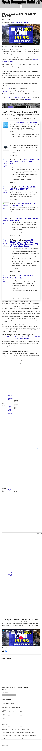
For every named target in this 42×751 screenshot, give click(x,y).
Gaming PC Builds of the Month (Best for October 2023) (12, 738)
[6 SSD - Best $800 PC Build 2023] (6, 221)
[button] (21, 6)
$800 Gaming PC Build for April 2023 (20, 22)
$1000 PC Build (6, 90)
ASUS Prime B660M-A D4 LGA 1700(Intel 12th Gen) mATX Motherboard (24, 162)
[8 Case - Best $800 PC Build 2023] (6, 278)
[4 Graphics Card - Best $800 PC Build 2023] (6, 190)
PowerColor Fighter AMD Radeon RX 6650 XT (23, 188)
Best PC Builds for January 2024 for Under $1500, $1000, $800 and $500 (15, 729)
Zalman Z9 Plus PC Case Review (8, 703)
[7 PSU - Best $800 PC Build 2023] (6, 242)
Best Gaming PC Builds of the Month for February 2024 (12, 707)
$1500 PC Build (6, 88)
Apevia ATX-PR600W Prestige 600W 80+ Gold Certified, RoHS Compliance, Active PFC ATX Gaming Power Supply (24, 243)
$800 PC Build (6, 91)
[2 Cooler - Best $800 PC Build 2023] (6, 147)
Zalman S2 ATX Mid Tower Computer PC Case (23, 277)
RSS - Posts (4, 742)
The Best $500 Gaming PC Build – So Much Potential (11, 719)
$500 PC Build (6, 93)
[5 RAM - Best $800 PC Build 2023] (6, 206)
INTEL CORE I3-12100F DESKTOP (27, 122)
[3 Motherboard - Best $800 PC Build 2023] (6, 163)
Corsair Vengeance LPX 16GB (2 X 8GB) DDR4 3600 (24, 204)
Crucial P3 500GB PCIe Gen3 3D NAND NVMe (24, 219)
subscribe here (28, 99)
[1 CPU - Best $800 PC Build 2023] (6, 125)
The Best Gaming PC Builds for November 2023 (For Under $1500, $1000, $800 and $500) (19, 735)
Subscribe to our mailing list (8, 689)
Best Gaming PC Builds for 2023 (16, 97)
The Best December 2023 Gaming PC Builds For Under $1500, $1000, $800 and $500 (18, 732)
